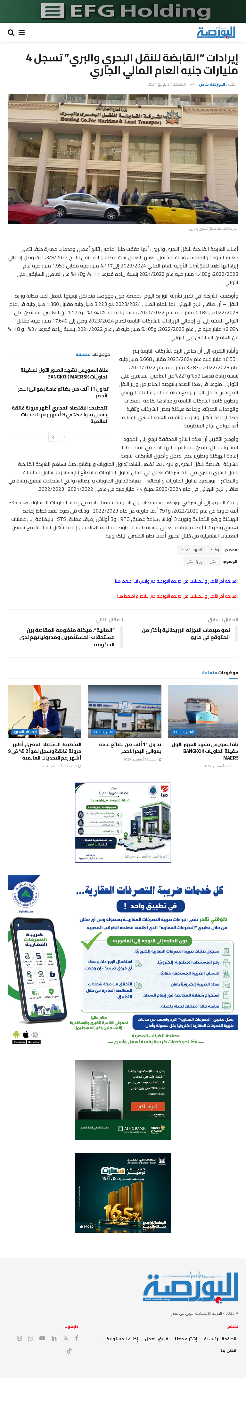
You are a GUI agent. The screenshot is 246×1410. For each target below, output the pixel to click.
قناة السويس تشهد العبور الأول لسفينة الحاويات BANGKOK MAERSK (64, 373)
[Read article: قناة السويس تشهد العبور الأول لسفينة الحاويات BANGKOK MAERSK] (205, 711)
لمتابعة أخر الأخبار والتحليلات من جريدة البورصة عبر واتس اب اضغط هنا (176, 581)
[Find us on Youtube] (42, 1338)
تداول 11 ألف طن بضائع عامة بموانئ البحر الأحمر (63, 392)
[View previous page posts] (65, 437)
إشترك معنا (186, 1338)
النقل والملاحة (183, 732)
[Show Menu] (22, 32)
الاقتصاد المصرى (25, 732)
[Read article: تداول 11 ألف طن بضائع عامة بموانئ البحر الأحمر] (124, 711)
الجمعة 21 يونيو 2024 (167, 84)
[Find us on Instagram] (19, 1338)
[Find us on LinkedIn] (54, 1338)
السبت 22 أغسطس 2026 (220, 766)
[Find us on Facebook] (76, 1338)
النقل (213, 561)
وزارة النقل (194, 561)
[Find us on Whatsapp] (30, 1338)
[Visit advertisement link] (123, 11)
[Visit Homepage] (216, 32)
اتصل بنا (228, 1350)
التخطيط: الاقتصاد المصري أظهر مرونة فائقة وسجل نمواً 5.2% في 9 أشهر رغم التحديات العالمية (60, 414)
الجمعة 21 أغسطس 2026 (60, 766)
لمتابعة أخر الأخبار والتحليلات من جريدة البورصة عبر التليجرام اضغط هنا (177, 596)
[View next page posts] (53, 437)
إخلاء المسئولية (122, 1338)
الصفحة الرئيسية (220, 1338)
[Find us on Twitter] (66, 1338)
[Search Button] (11, 32)
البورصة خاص (212, 84)
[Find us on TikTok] (69, 1351)
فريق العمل (156, 1338)
